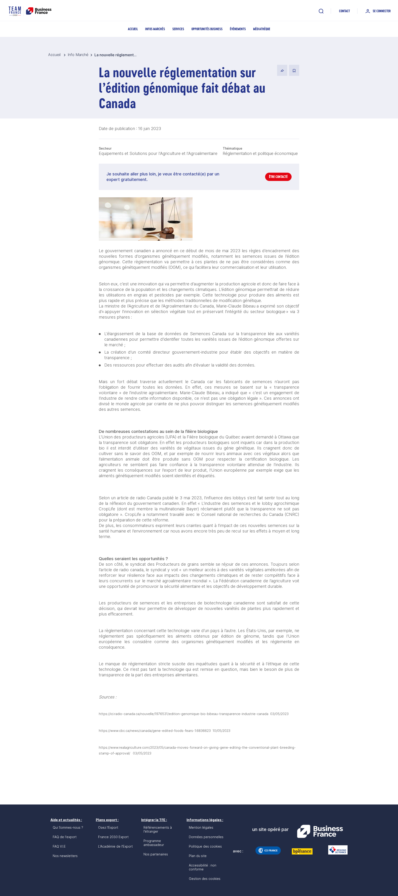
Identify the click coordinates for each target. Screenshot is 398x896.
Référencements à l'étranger (157, 829)
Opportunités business (206, 29)
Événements (238, 29)
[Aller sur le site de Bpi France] (302, 851)
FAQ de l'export (64, 837)
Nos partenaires (155, 854)
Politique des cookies (205, 846)
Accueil (133, 29)
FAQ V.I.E (59, 846)
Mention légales (201, 827)
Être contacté (278, 176)
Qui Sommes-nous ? (68, 827)
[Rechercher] (321, 11)
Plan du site (198, 856)
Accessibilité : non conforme (202, 867)
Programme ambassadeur (153, 843)
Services (178, 29)
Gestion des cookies (204, 879)
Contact (344, 11)
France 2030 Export (113, 837)
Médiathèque (261, 29)
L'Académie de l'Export (115, 846)
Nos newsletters (65, 856)
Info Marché (78, 54)
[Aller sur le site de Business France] (320, 831)
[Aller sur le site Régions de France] (336, 850)
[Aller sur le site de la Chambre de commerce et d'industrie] (268, 850)
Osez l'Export (108, 827)
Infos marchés (155, 29)
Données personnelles (206, 837)
